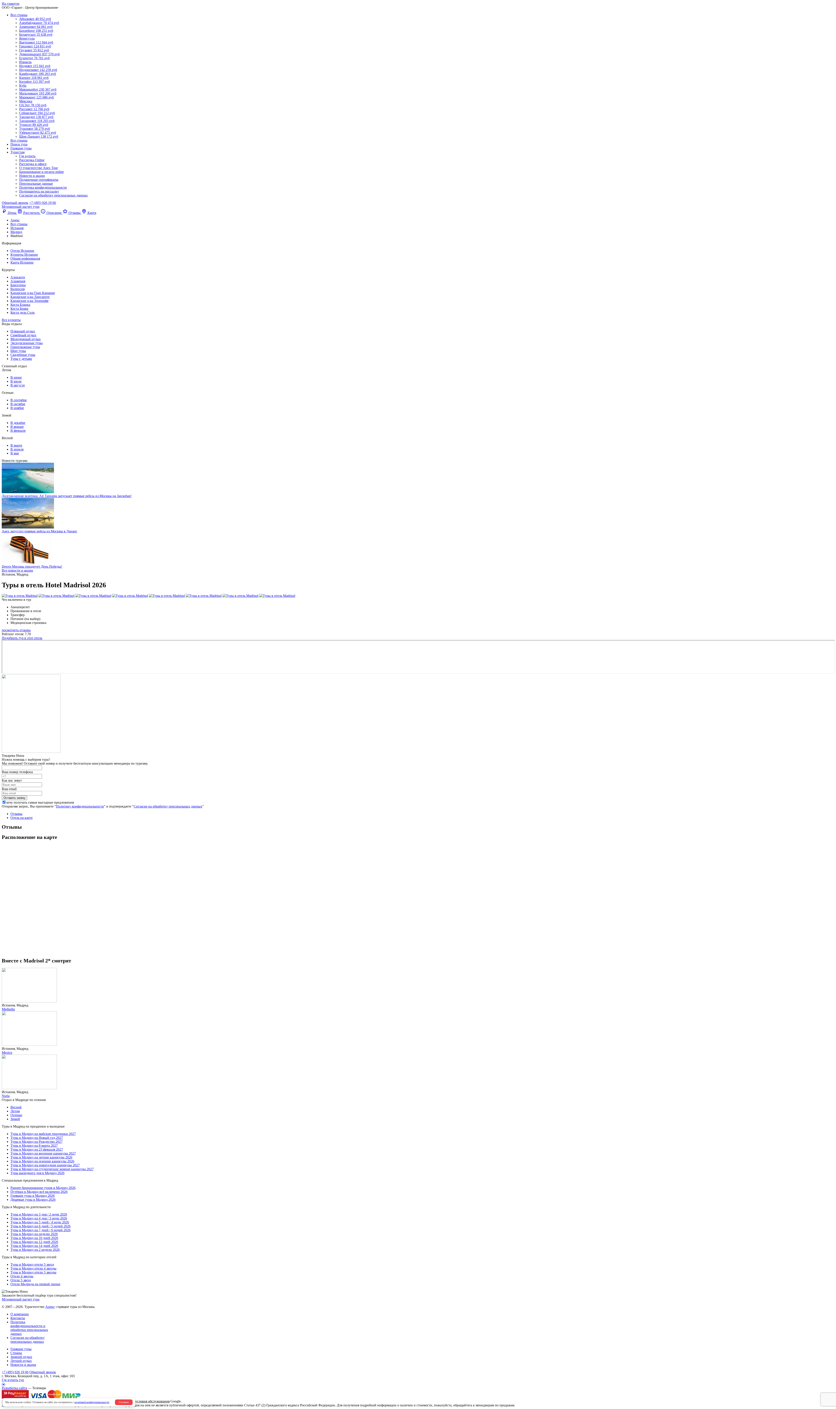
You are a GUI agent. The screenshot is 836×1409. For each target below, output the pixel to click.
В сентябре (18, 400)
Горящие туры (21, 148)
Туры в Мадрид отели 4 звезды (33, 1268)
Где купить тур (13, 1380)
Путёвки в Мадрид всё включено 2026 (38, 1192)
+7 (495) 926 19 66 (42, 203)
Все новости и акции (17, 570)
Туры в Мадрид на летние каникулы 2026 (41, 1157)
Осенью (16, 1115)
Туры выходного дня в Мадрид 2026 (37, 1173)
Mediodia (8, 1009)
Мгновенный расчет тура (20, 1299)
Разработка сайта (14, 1388)
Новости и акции (32, 176)
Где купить (27, 156)
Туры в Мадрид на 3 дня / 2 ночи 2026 (38, 1214)
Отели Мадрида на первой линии (35, 1284)
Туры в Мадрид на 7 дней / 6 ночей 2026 (40, 1230)
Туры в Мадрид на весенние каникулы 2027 (43, 1153)
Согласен (124, 1402)
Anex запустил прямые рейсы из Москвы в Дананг (39, 531)
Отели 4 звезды (21, 1276)
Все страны (18, 15)
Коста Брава (19, 308)
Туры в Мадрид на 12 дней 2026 (34, 1242)
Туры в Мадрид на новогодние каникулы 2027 (45, 1165)
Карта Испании (22, 262)
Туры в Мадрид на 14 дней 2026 (34, 1246)
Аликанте (17, 277)
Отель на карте (21, 818)
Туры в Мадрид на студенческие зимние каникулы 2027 (52, 1169)
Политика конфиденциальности (43, 187)
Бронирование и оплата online (41, 172)
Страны (16, 1353)
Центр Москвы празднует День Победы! (32, 566)
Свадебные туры (22, 355)
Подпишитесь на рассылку (39, 191)
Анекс (50, 1307)
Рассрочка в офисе (33, 164)
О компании (19, 1314)
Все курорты (11, 320)
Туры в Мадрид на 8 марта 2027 (34, 1145)
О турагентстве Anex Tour (38, 168)
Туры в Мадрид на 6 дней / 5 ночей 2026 (40, 1226)
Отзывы (16, 814)
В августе (17, 385)
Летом (15, 1111)
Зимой (15, 1119)
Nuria (6, 1096)
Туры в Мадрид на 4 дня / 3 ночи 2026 (38, 1218)
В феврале (18, 430)
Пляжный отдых (22, 331)
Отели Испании (22, 250)
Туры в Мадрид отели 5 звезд (32, 1264)
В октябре (17, 404)
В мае (14, 453)
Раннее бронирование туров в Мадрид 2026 (43, 1188)
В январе (17, 426)
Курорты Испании (24, 254)
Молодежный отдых (25, 339)
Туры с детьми (21, 359)
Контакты (17, 1318)
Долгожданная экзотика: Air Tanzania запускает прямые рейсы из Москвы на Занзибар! (66, 496)
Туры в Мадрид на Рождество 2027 (36, 1141)
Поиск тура (18, 144)
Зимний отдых (21, 1357)
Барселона (18, 285)
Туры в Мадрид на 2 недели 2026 (35, 1250)
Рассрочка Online (31, 160)
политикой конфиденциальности (91, 1402)
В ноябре (17, 408)
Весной (16, 1107)
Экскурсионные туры (26, 343)
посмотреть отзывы (16, 630)
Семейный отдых (23, 335)
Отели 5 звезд (20, 1280)
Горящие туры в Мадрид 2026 (32, 1195)
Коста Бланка (20, 305)
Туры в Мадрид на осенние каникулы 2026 (42, 1161)
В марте (16, 445)
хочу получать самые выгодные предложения (40, 802)
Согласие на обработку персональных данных (53, 195)
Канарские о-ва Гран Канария (32, 293)
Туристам (17, 152)
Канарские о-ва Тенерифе (29, 301)
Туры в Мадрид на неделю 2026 (34, 1234)
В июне (16, 377)
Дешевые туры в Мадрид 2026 (33, 1199)
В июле (16, 381)
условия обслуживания (152, 1401)
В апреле (17, 449)
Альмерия (17, 281)
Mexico (7, 1052)
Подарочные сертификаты (38, 179)
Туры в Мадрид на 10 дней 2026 (34, 1238)
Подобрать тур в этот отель (22, 638)
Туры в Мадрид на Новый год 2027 (36, 1138)
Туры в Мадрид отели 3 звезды (33, 1272)
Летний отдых (21, 1361)
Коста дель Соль (22, 312)
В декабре (17, 423)
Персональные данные (36, 183)
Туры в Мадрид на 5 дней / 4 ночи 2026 (39, 1222)
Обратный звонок (42, 1372)
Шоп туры (18, 351)
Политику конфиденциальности (80, 806)
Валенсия (17, 289)
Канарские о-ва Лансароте (30, 297)
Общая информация (25, 258)
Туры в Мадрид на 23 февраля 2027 (36, 1149)
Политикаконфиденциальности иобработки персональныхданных (29, 1328)
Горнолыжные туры (25, 347)
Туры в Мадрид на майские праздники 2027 (43, 1134)
